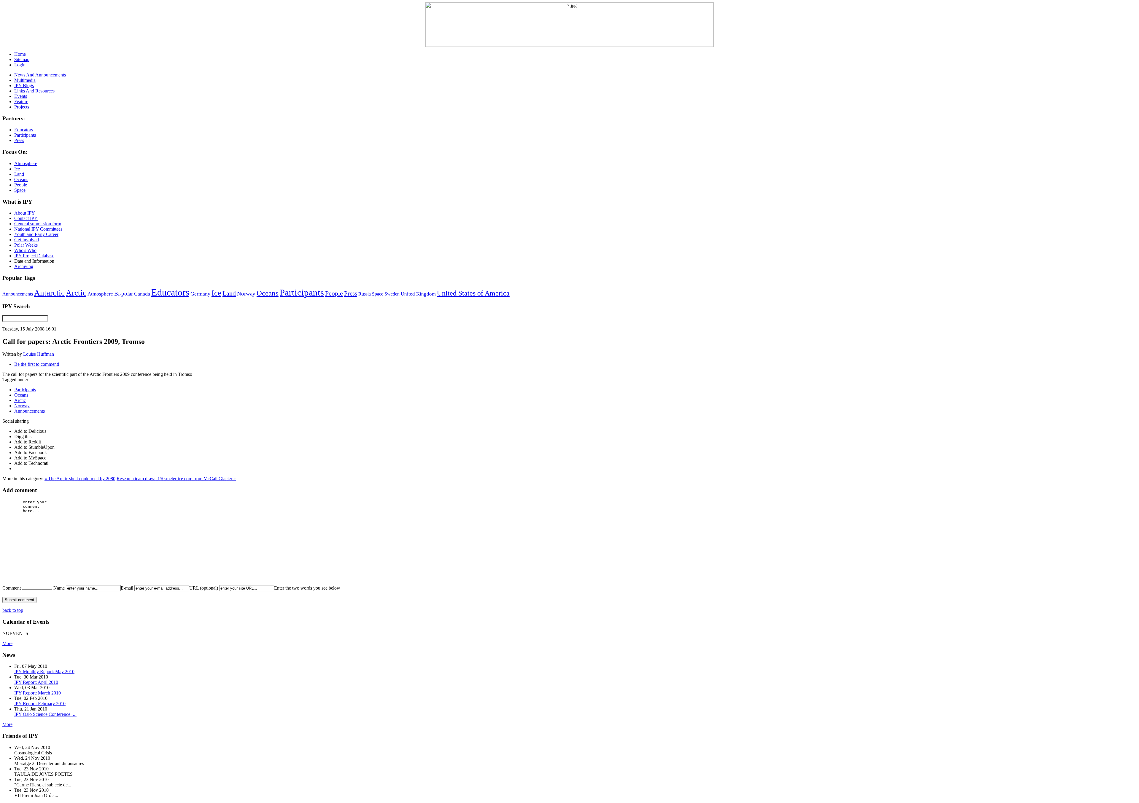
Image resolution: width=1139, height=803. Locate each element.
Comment (11, 587)
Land (229, 293)
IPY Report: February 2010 (40, 703)
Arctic (76, 292)
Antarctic (49, 292)
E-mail (127, 587)
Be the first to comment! (36, 364)
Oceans (268, 293)
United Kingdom (418, 294)
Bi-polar (123, 293)
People (334, 293)
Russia (364, 293)
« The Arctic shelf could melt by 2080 (79, 478)
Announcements (17, 293)
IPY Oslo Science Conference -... (45, 714)
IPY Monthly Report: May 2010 (44, 671)
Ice (216, 292)
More (7, 643)
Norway (246, 293)
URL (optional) (203, 587)
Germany (200, 294)
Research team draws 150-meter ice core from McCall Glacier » (176, 478)
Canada (142, 294)
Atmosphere (100, 294)
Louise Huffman (38, 354)
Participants (302, 293)
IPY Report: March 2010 (37, 692)
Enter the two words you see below (307, 587)
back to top (12, 610)
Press (350, 293)
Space (377, 293)
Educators (170, 292)
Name (59, 587)
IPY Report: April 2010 (36, 682)
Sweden (392, 293)
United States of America (473, 293)
